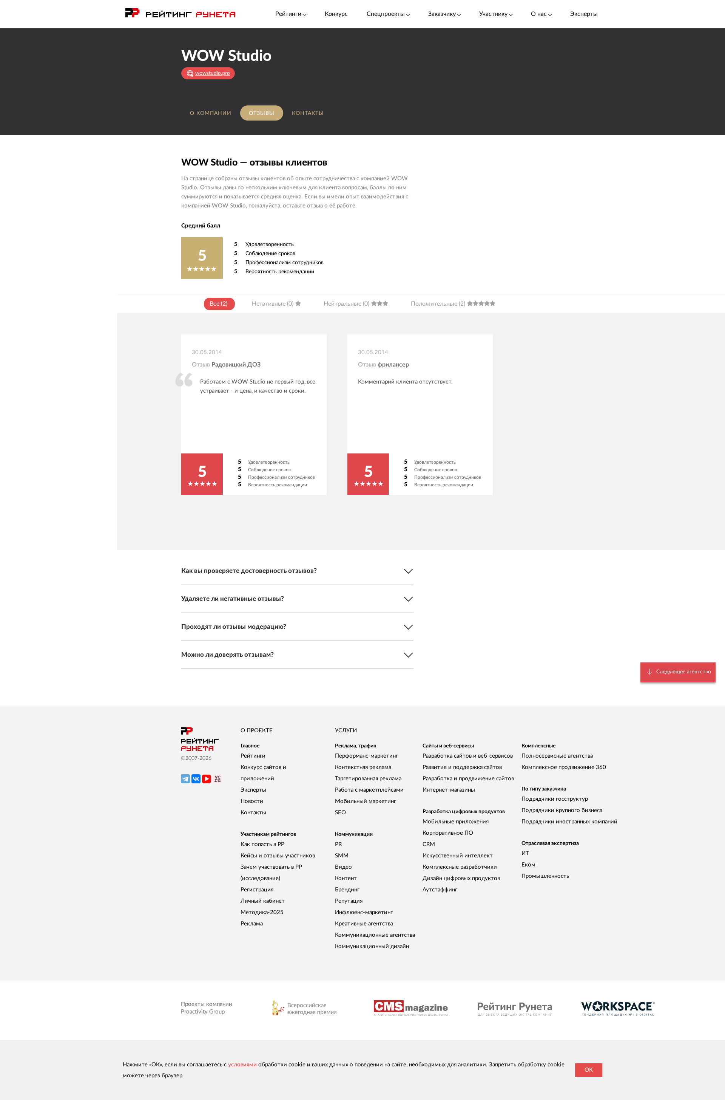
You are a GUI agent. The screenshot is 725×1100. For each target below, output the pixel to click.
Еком (528, 865)
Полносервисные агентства (557, 756)
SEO (340, 812)
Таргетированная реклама (368, 778)
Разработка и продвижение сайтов (468, 778)
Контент (346, 878)
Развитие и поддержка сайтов (462, 767)
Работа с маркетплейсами (369, 790)
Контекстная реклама (363, 767)
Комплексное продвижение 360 (563, 767)
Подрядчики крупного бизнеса (561, 810)
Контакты (308, 113)
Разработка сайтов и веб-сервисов (468, 756)
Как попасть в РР (262, 844)
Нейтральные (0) (346, 304)
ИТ (525, 853)
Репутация (348, 901)
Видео (343, 867)
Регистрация (257, 890)
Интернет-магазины (449, 790)
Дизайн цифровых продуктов (461, 878)
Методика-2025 (262, 912)
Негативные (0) (272, 304)
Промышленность (545, 876)
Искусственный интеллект (458, 856)
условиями (242, 1065)
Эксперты (584, 14)
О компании (210, 113)
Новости (252, 801)
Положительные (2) (438, 304)
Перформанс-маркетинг (366, 756)
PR (338, 844)
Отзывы (262, 113)
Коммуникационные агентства (375, 935)
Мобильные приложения (456, 822)
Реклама (252, 924)
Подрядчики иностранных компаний (569, 822)
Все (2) (218, 304)
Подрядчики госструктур (554, 799)
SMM (342, 856)
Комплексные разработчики (460, 867)
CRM (429, 844)
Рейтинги (253, 756)
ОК (589, 1070)
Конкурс (336, 14)
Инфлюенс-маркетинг (364, 912)
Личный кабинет (263, 901)
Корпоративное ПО (448, 833)
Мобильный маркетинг (365, 801)
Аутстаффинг (440, 890)
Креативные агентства (364, 924)
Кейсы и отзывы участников (278, 856)
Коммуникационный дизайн (372, 946)
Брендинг (347, 890)
